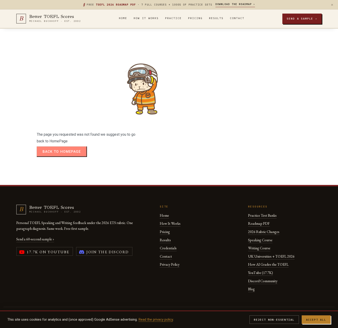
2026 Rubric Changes (263, 231)
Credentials (168, 248)
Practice (173, 18)
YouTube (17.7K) (260, 272)
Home (123, 18)
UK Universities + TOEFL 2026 (271, 256)
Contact (237, 18)
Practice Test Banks (262, 215)
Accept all (316, 319)
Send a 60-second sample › (35, 239)
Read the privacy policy (155, 319)
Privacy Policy (170, 264)
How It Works (146, 18)
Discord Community (263, 281)
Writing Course (259, 248)
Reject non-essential (274, 319)
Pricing (195, 18)
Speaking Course (260, 240)
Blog (251, 289)
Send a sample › (302, 18)
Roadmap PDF (259, 223)
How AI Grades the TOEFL (268, 264)
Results (216, 18)
